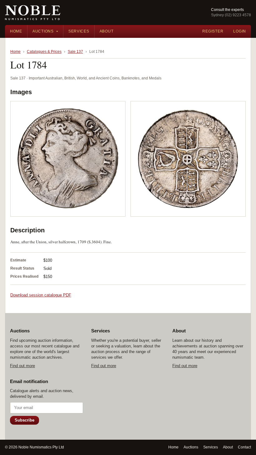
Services (78, 31)
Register (212, 31)
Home (16, 31)
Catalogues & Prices (44, 51)
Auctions (43, 31)
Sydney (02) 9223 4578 (231, 15)
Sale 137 (75, 51)
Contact (244, 447)
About (107, 31)
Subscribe (24, 420)
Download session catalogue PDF (40, 295)
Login (239, 31)
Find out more (22, 365)
